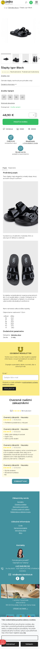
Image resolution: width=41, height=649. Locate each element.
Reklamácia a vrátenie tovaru (20, 512)
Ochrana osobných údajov (20, 509)
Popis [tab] (5, 168)
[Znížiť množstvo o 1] (36, 116)
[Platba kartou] (31, 616)
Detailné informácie (8, 84)
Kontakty (20, 502)
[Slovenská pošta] (20, 616)
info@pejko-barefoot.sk (22, 574)
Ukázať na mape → (20, 608)
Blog (20, 533)
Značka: (5, 76)
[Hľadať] (26, 2)
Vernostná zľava (20, 530)
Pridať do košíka (20, 122)
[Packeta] (10, 616)
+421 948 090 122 (22, 566)
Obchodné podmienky (20, 507)
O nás (20, 525)
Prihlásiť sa (9, 389)
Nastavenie (20, 638)
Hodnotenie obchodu (20, 401)
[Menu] (37, 2)
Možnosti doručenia (8, 103)
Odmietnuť (10, 644)
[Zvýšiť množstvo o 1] (36, 114)
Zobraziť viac (20, 481)
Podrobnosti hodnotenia (30, 72)
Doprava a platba (20, 504)
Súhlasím (29, 644)
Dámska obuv (16, 335)
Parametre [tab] (12, 168)
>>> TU (23, 633)
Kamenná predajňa (20, 528)
